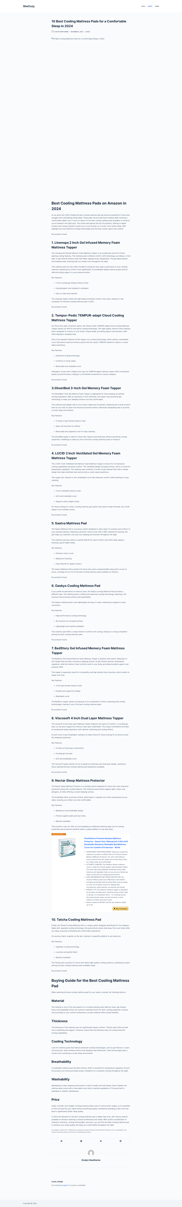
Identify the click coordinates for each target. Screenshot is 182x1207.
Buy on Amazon (121, 908)
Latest (150, 6)
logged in (66, 1185)
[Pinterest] (101, 1141)
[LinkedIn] (120, 1141)
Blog (143, 6)
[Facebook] (61, 1141)
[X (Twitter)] (81, 1141)
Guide (157, 6)
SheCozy (29, 6)
